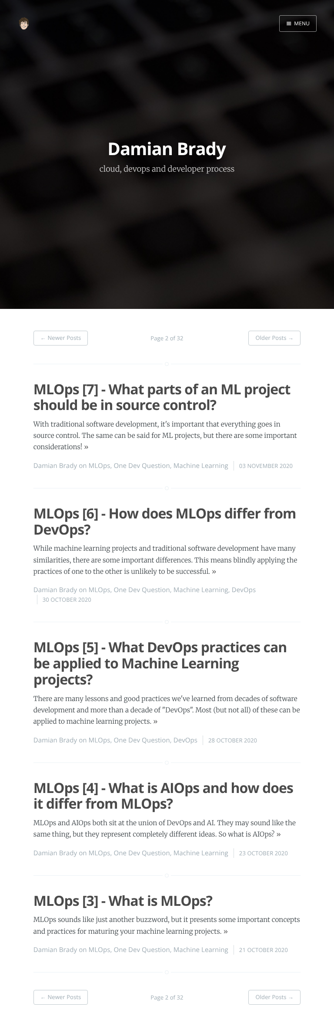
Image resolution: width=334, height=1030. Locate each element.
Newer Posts (60, 338)
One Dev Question (142, 465)
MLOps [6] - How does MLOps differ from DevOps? (164, 521)
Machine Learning (201, 465)
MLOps (99, 465)
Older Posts (274, 338)
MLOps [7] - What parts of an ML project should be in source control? (162, 397)
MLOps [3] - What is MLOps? (122, 900)
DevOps (244, 590)
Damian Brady (55, 465)
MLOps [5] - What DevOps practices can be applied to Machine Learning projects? (160, 663)
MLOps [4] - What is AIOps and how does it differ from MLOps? (163, 796)
